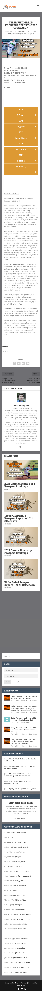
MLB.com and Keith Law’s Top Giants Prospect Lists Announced (18, 775)
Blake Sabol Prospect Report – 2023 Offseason (19, 583)
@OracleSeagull (25, 914)
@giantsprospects (15, 866)
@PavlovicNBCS (20, 929)
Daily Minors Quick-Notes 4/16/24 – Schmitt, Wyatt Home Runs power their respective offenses (24, 708)
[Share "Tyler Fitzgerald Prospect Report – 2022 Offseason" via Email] (23, 363)
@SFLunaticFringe (19, 842)
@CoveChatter (20, 895)
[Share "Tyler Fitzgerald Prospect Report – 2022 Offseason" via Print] (28, 363)
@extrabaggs (22, 938)
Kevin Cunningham (19, 31)
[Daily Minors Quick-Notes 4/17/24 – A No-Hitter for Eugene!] (7, 698)
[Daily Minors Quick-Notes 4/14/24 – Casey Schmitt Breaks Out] (7, 719)
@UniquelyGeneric (21, 847)
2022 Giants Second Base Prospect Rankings (19, 485)
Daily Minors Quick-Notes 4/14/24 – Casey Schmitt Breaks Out (24, 719)
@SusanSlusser (20, 943)
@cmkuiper (17, 905)
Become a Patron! (21, 818)
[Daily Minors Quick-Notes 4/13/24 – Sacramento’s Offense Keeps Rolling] (7, 729)
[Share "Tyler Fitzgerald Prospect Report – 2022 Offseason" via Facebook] (14, 363)
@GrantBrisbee (21, 972)
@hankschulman (23, 919)
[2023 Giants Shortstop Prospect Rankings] (21, 537)
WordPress (21, 985)
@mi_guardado (24, 962)
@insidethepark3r (20, 958)
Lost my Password (18, 682)
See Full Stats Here (11, 194)
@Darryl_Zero (18, 881)
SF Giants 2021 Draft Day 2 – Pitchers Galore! (19, 767)
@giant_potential (22, 871)
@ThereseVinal (20, 900)
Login (8, 682)
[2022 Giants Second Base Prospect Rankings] (21, 470)
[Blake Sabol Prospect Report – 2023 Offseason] (21, 569)
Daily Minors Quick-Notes (29, 700)
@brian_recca (19, 861)
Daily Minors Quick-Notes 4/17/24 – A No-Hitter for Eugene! (24, 697)
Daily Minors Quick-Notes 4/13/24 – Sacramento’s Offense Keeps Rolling (24, 730)
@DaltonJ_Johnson (23, 967)
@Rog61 (18, 857)
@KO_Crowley (20, 953)
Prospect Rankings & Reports (18, 34)
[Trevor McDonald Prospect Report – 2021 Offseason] (21, 502)
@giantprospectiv (24, 876)
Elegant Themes (20, 983)
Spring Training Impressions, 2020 (17, 782)
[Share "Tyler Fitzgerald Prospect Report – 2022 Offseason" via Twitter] (19, 363)
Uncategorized (25, 722)
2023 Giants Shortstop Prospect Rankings (18, 551)
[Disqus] (21, 625)
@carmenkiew (19, 910)
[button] (35, 115)
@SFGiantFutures (19, 833)
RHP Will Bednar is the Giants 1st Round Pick (20, 760)
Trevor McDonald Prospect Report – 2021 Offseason (18, 518)
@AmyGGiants (20, 948)
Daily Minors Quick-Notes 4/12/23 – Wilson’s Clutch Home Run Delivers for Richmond (24, 742)
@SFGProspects (20, 886)
